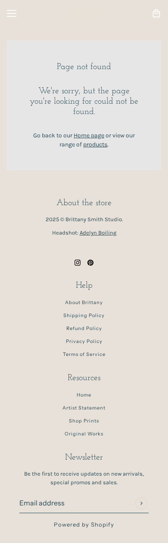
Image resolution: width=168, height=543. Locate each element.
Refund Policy (84, 328)
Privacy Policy (84, 341)
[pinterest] (90, 262)
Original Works (84, 434)
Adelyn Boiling (98, 232)
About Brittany (84, 302)
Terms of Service (84, 354)
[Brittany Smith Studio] (84, 13)
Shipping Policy (84, 315)
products (95, 144)
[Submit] (141, 503)
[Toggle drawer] (11, 13)
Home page (89, 135)
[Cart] (156, 13)
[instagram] (77, 262)
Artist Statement (84, 408)
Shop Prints (84, 421)
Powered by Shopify (84, 524)
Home (84, 395)
